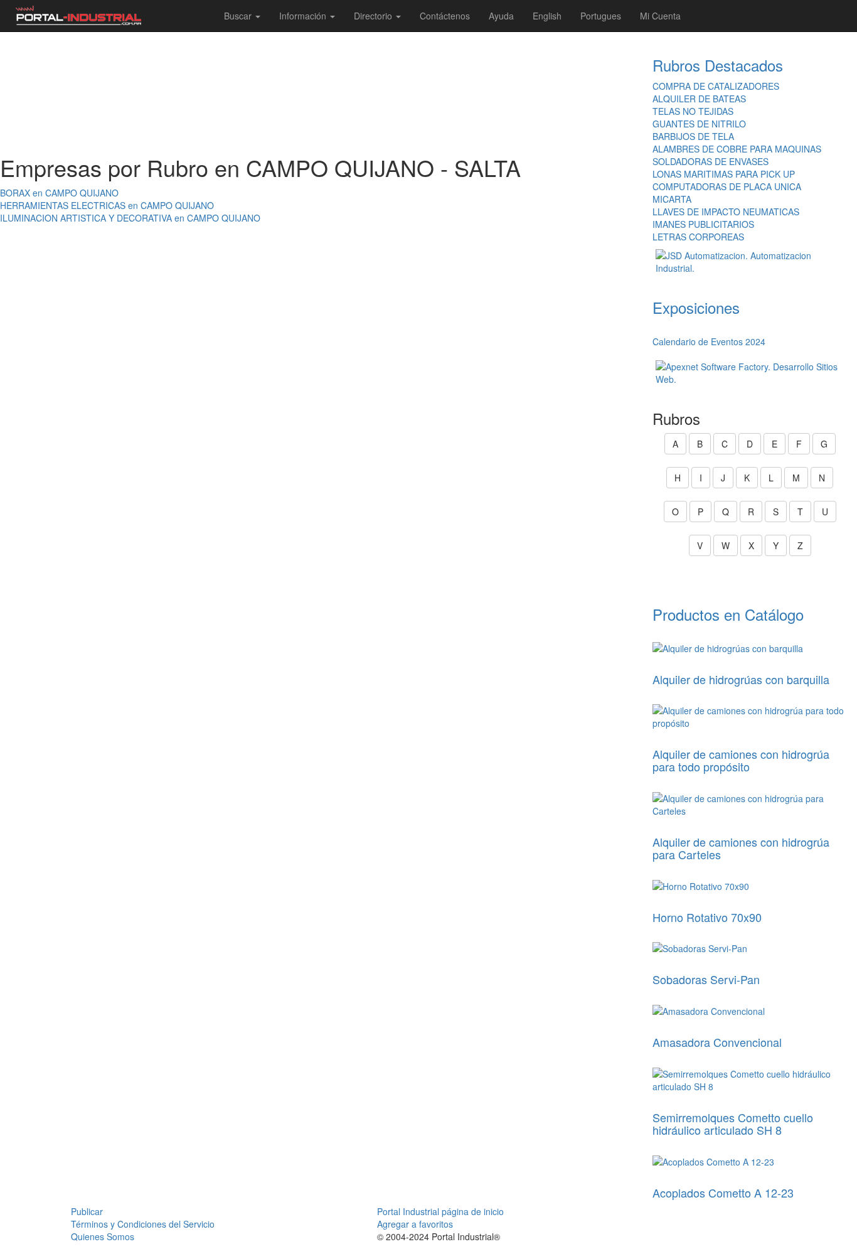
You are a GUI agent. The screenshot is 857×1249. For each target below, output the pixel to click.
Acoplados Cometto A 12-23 (723, 1192)
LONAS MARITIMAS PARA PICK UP (723, 174)
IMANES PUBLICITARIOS (703, 224)
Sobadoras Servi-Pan (706, 979)
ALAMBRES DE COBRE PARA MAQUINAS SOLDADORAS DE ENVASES (736, 155)
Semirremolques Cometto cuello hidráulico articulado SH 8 (732, 1123)
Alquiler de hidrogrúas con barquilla (740, 679)
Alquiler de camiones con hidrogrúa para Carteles (740, 848)
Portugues (600, 15)
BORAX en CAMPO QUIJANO (59, 192)
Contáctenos (445, 15)
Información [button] (304, 15)
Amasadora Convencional (717, 1042)
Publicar (87, 1211)
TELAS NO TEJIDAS (692, 111)
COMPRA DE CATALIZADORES (715, 86)
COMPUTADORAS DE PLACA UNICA (726, 186)
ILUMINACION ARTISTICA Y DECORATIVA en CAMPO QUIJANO (130, 218)
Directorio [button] (374, 15)
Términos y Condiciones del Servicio (143, 1224)
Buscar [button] (239, 15)
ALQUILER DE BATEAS (699, 98)
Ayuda (501, 15)
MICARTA (671, 199)
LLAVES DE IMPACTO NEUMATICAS (725, 211)
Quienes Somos (102, 1236)
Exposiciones (696, 307)
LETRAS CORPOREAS (698, 236)
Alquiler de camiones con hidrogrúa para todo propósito (740, 760)
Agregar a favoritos (415, 1224)
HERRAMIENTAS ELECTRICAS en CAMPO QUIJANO (107, 205)
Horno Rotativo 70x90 (707, 917)
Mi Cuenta (660, 15)
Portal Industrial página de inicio (440, 1211)
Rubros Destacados (717, 65)
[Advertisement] (321, 93)
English (547, 15)
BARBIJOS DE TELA (693, 136)
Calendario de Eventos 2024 (708, 341)
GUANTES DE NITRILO (699, 123)
